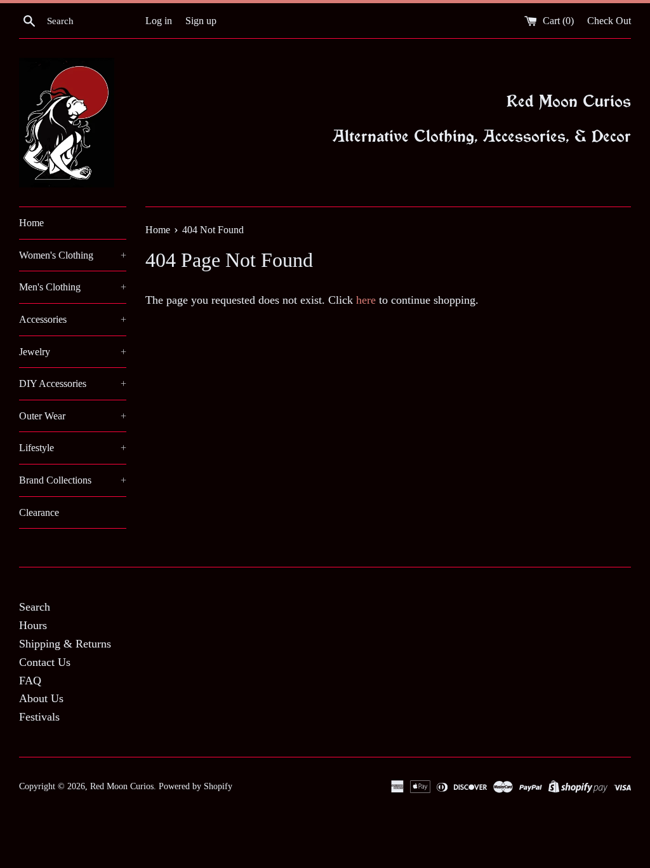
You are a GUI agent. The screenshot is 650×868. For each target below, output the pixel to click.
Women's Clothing (72, 255)
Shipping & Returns (65, 643)
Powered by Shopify (195, 786)
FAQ (30, 680)
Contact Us (44, 662)
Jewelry (72, 351)
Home (31, 222)
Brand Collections (72, 480)
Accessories (72, 319)
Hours (33, 625)
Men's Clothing (72, 286)
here (366, 300)
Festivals (39, 716)
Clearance (39, 512)
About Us (41, 698)
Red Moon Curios (122, 786)
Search (34, 606)
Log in (158, 21)
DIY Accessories (72, 383)
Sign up (200, 21)
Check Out (609, 21)
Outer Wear (72, 415)
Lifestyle (72, 447)
